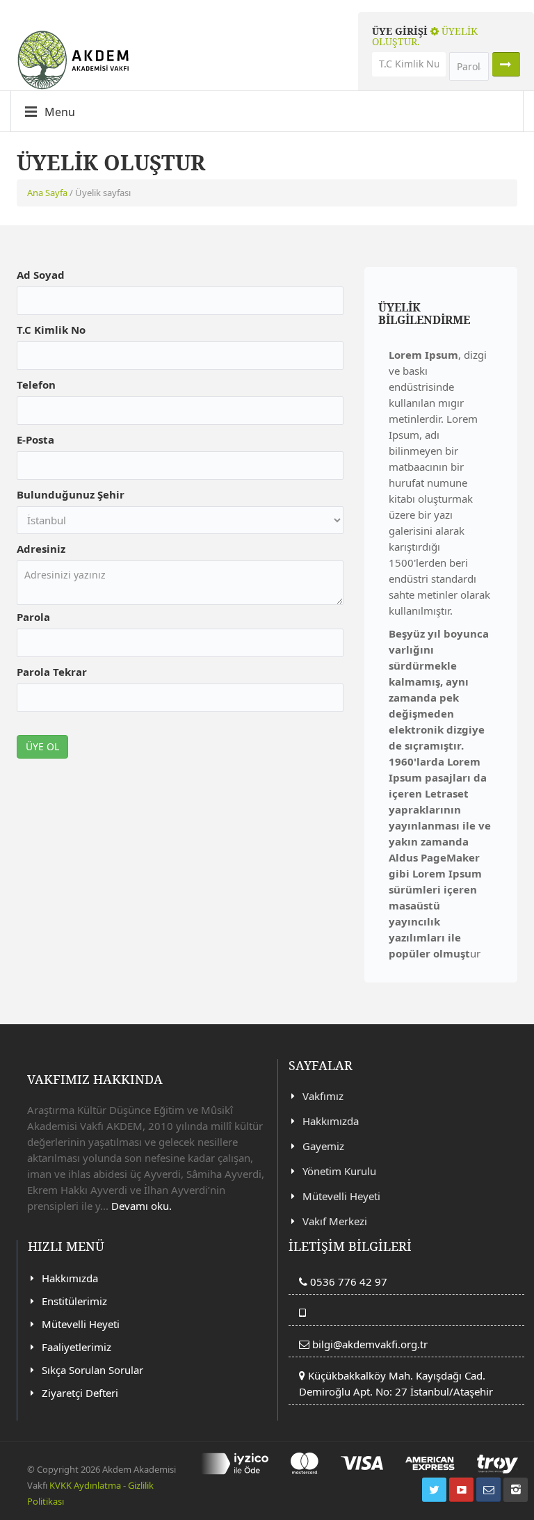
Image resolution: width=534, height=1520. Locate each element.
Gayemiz (323, 1146)
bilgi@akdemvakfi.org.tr (370, 1344)
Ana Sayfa (47, 192)
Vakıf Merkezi (334, 1221)
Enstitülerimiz (74, 1301)
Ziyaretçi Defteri (80, 1393)
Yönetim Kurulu (339, 1171)
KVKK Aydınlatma (85, 1485)
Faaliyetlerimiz (76, 1347)
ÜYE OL (42, 746)
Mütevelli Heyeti (341, 1196)
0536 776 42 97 (347, 1281)
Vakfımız (322, 1096)
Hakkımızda (330, 1121)
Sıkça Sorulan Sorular (92, 1370)
